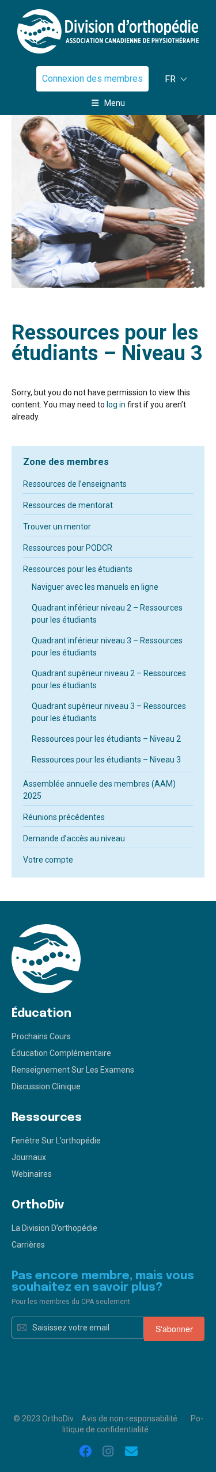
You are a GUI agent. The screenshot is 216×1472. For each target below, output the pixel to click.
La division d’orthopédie (54, 1228)
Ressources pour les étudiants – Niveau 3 (106, 759)
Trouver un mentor (57, 526)
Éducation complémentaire (61, 1053)
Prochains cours (41, 1036)
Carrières (28, 1244)
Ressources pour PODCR (67, 547)
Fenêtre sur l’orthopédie (56, 1140)
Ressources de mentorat (68, 505)
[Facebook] (85, 1451)
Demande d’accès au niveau (74, 838)
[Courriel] (131, 1451)
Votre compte (48, 859)
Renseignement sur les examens (73, 1069)
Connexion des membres (92, 78)
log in (116, 404)
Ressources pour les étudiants (77, 569)
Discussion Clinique (46, 1086)
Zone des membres (66, 461)
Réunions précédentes (64, 817)
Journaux (29, 1157)
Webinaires (32, 1174)
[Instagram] (108, 1451)
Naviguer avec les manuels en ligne (95, 587)
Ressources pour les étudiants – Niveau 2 (106, 738)
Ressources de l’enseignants (75, 484)
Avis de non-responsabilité (129, 1418)
